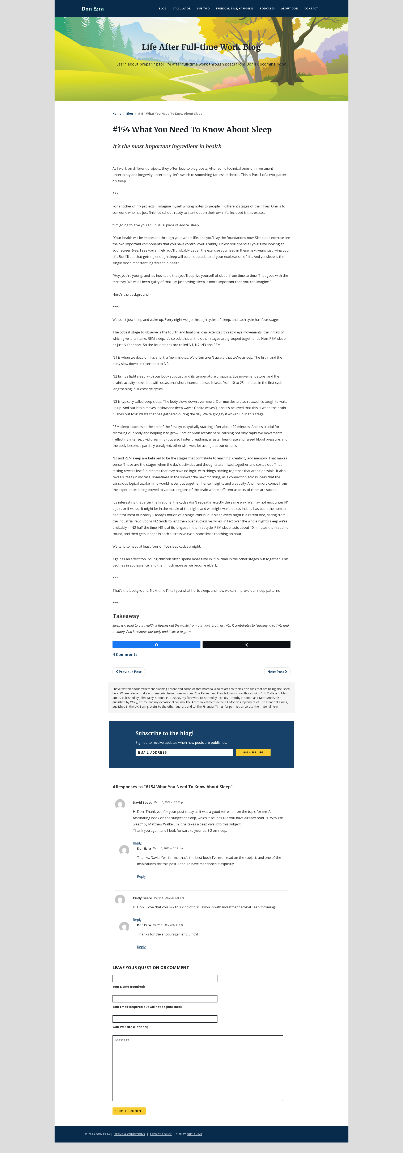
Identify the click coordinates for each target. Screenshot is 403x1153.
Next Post (276, 671)
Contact (311, 8)
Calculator (182, 8)
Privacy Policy (161, 1134)
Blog (163, 8)
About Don (289, 8)
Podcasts (267, 8)
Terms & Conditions (129, 1134)
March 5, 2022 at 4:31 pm (169, 898)
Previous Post (130, 671)
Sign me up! (253, 752)
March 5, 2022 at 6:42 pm (168, 925)
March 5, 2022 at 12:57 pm (169, 802)
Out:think (194, 1134)
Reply (141, 876)
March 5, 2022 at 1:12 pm (168, 848)
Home (117, 113)
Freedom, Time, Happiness (235, 8)
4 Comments (125, 654)
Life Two (203, 8)
